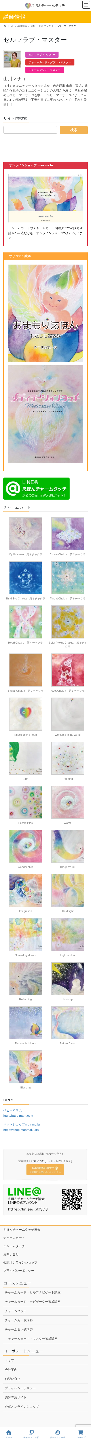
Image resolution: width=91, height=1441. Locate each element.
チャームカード (14, 1237)
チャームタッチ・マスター (45, 69)
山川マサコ (14, 78)
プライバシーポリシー (18, 1270)
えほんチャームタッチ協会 (21, 1229)
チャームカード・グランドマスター (50, 62)
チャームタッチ (14, 1246)
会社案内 (11, 1369)
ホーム (9, 1437)
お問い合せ (11, 1254)
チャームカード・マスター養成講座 (32, 1338)
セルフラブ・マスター (42, 54)
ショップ (81, 1437)
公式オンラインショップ (20, 1262)
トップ (9, 1360)
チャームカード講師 (19, 1320)
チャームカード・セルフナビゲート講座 (33, 1292)
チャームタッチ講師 (19, 1329)
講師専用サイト (16, 1397)
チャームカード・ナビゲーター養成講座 (33, 1301)
